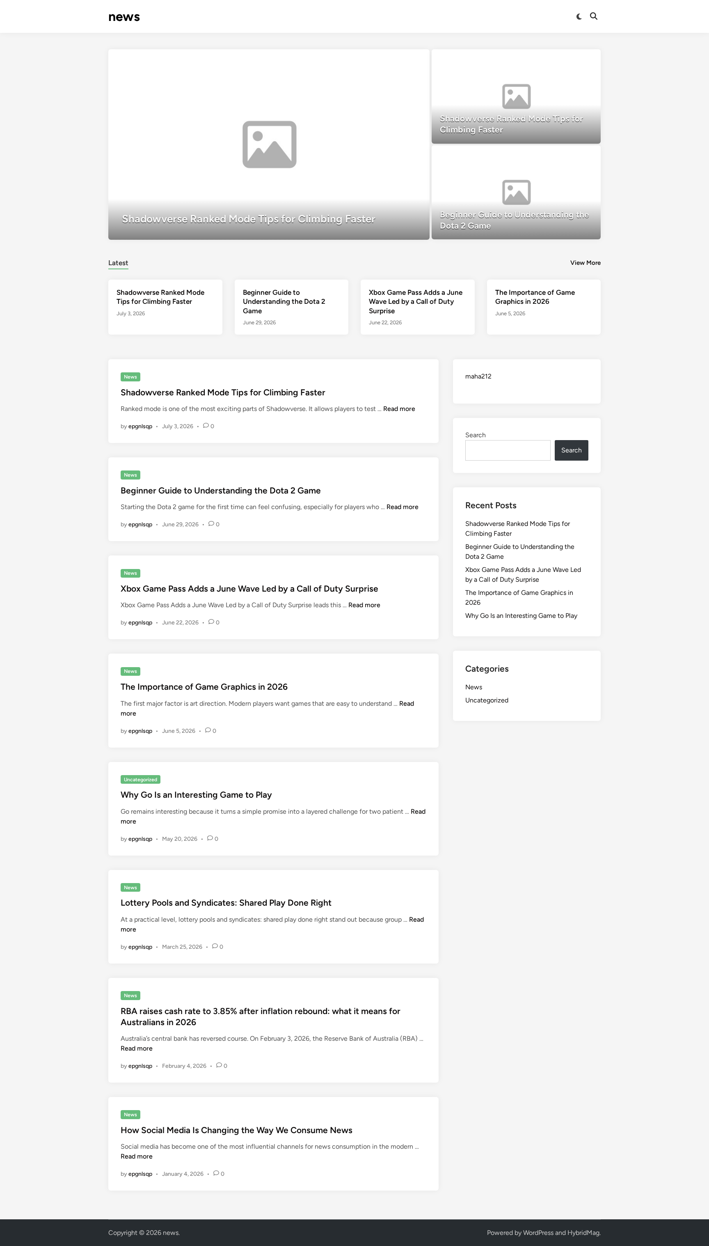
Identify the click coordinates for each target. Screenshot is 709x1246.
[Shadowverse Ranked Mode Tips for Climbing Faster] (269, 144)
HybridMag (583, 1233)
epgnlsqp (140, 426)
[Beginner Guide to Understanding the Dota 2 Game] (516, 192)
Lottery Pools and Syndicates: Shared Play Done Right (226, 902)
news (124, 16)
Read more (399, 409)
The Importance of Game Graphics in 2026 (204, 687)
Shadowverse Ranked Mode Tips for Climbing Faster (223, 392)
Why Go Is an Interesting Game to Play (196, 794)
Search (475, 435)
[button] (391, 59)
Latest (118, 263)
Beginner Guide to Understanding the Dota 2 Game (284, 301)
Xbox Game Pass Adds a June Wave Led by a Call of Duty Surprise (415, 301)
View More (585, 262)
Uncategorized (140, 779)
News (130, 377)
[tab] (118, 261)
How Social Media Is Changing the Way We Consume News (236, 1130)
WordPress (538, 1233)
